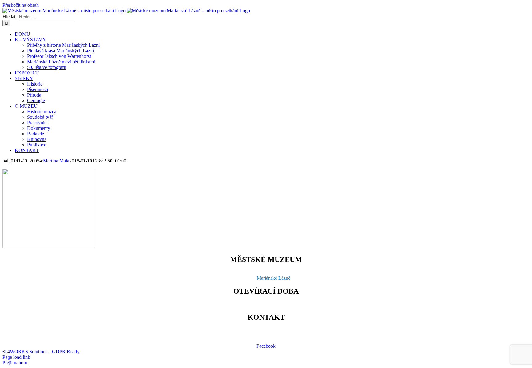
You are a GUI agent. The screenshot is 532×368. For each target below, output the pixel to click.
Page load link (16, 357)
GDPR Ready (65, 351)
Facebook (266, 346)
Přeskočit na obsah (20, 5)
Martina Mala (56, 160)
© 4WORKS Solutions (24, 351)
